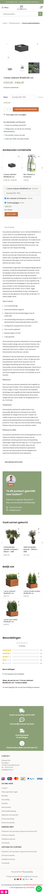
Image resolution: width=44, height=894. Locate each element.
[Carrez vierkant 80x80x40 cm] (12, 163)
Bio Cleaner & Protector (29, 175)
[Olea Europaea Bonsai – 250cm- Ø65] (32, 535)
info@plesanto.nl (7, 770)
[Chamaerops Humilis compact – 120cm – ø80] (12, 535)
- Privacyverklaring (27, 872)
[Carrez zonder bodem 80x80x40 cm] (32, 579)
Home (5, 23)
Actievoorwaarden (8, 822)
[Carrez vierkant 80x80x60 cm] (12, 579)
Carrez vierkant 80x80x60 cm (9, 592)
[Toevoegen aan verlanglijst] (18, 156)
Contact (4, 788)
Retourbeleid (6, 807)
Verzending (6, 799)
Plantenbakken (14, 23)
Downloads (6, 843)
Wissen (41, 97)
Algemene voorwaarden (10, 815)
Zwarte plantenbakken (31, 23)
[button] (7, 44)
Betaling (4, 796)
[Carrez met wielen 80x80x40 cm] (12, 608)
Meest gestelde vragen (10, 792)
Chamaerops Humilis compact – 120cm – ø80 (11, 549)
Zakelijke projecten (8, 839)
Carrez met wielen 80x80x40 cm (10, 621)
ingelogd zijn (12, 687)
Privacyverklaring (8, 819)
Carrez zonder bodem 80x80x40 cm (32, 592)
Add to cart (11, 214)
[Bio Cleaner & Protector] (32, 163)
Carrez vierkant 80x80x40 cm (10, 175)
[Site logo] (22, 7)
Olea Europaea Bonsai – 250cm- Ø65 (31, 549)
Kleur (6, 97)
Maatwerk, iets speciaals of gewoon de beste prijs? (19, 831)
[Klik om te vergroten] (8, 57)
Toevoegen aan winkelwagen (26, 109)
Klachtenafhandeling (9, 811)
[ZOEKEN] (40, 14)
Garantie (5, 803)
